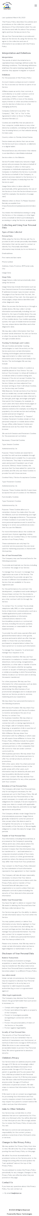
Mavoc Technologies (24, 1214)
